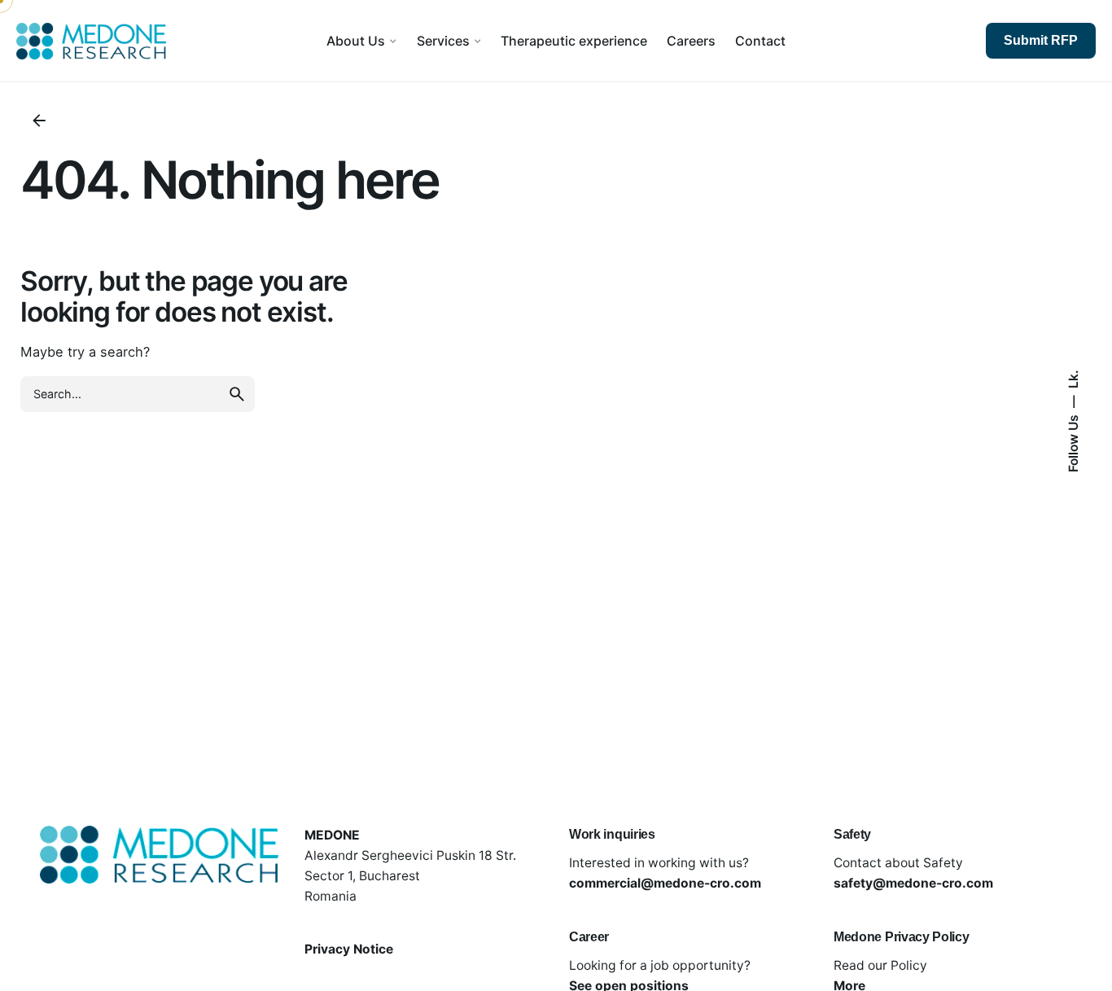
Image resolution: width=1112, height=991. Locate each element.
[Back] (39, 120)
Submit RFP (1041, 40)
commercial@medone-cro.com (665, 883)
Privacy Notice (348, 949)
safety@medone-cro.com (913, 883)
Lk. (1072, 379)
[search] (237, 394)
